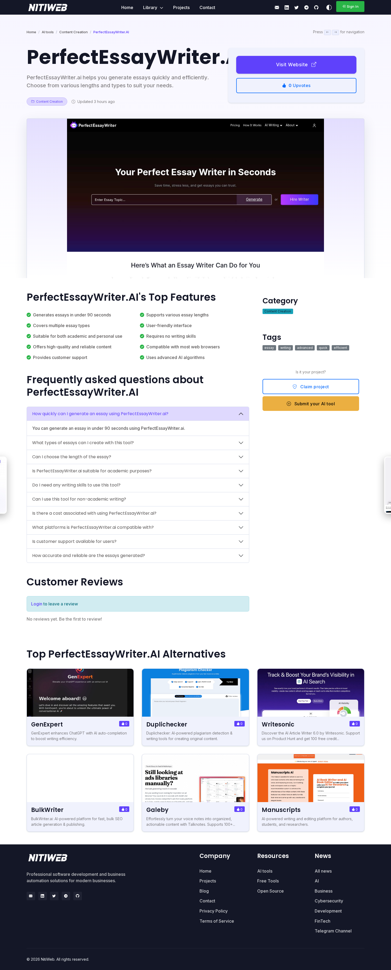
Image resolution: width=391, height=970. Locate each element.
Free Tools (268, 881)
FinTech (322, 921)
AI (317, 881)
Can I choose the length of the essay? (71, 457)
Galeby (157, 810)
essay (269, 348)
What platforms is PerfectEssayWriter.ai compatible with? (93, 527)
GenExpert (47, 724)
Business (323, 891)
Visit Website (292, 64)
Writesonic (278, 724)
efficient (340, 348)
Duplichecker (166, 724)
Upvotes (300, 85)
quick (323, 348)
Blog (204, 891)
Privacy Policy (213, 911)
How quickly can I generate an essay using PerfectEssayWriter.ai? (100, 414)
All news (323, 871)
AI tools (48, 32)
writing (285, 348)
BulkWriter (47, 810)
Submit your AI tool (314, 403)
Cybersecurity (329, 900)
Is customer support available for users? (74, 541)
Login (36, 603)
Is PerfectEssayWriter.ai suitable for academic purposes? (92, 471)
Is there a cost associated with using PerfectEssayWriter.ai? (94, 513)
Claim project (314, 386)
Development (328, 911)
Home (127, 7)
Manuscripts (281, 810)
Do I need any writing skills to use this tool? (76, 485)
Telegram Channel (333, 931)
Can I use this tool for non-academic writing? (79, 499)
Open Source (270, 891)
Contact (207, 7)
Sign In (353, 6)
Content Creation (73, 32)
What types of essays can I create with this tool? (83, 443)
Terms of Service (216, 921)
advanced (305, 348)
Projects (181, 7)
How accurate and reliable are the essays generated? (88, 555)
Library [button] (150, 7)
